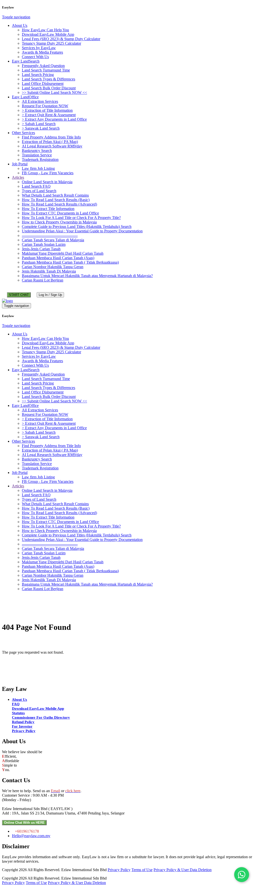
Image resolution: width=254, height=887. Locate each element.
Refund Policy (23, 722)
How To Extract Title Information (48, 209)
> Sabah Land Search (39, 124)
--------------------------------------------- (50, 235)
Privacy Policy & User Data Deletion (183, 870)
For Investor (22, 726)
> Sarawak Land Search (41, 128)
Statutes (18, 713)
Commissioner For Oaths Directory (41, 717)
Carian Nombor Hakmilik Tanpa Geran (52, 267)
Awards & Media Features (42, 52)
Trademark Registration (40, 159)
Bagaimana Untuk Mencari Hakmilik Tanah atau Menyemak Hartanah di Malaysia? (87, 276)
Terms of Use (142, 870)
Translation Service (37, 155)
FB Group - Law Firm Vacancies (47, 173)
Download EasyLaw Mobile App (48, 34)
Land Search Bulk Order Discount (49, 88)
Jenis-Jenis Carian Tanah (41, 249)
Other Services (23, 133)
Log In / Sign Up (50, 295)
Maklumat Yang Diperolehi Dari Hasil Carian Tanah (62, 253)
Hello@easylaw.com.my (31, 836)
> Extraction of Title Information (47, 110)
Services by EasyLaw (39, 48)
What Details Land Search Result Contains (55, 195)
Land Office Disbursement (43, 83)
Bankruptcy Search (37, 150)
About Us (19, 25)
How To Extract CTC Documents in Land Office (60, 213)
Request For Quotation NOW (45, 106)
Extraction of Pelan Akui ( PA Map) (50, 142)
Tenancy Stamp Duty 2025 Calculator (51, 43)
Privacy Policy (23, 731)
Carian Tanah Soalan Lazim (43, 244)
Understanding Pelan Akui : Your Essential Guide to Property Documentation (82, 231)
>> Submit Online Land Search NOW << (54, 92)
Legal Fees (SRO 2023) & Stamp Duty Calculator (61, 39)
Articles (18, 177)
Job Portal (20, 164)
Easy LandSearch (25, 61)
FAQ (16, 704)
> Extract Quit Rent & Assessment (49, 115)
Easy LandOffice (25, 97)
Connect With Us (35, 57)
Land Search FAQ (36, 186)
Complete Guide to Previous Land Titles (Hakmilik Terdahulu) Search (76, 226)
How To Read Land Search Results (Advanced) (59, 204)
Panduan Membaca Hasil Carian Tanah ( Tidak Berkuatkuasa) (70, 262)
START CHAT (19, 295)
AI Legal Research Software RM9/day (52, 146)
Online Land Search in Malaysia (47, 182)
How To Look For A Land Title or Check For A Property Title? (71, 217)
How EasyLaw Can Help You (45, 30)
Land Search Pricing (38, 74)
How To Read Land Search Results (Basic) (56, 200)
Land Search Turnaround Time (46, 70)
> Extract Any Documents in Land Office (54, 119)
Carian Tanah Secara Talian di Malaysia (53, 240)
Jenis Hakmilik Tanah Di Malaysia (49, 271)
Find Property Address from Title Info (51, 137)
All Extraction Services (40, 101)
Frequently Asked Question (43, 66)
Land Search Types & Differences (48, 79)
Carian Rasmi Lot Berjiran (42, 280)
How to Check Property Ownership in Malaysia (59, 222)
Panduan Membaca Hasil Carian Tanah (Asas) (58, 258)
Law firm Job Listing (38, 168)
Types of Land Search (39, 191)
